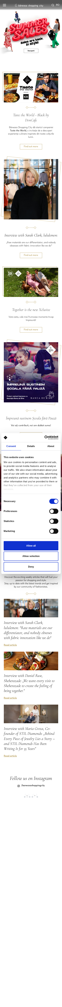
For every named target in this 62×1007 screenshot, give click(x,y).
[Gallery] (31, 28)
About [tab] (50, 446)
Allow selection (31, 556)
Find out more (31, 146)
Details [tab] (31, 446)
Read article (10, 645)
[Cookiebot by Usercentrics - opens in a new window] (44, 437)
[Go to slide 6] (37, 797)
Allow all (31, 545)
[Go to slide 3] (29, 797)
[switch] (53, 511)
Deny (31, 566)
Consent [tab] (11, 446)
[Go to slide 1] (24, 797)
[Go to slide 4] (32, 797)
